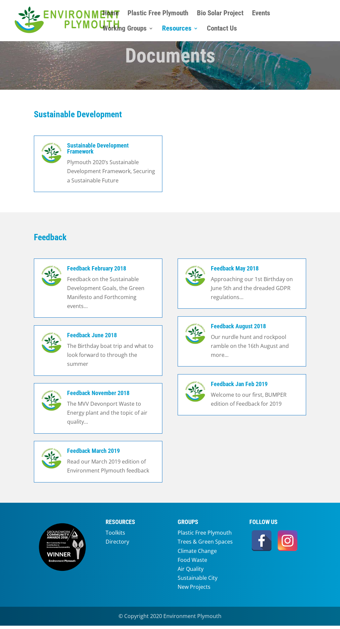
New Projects (194, 586)
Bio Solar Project (220, 14)
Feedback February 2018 (96, 268)
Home (111, 14)
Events (261, 14)
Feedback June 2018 (92, 335)
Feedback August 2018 (238, 326)
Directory (117, 541)
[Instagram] (287, 540)
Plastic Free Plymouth (158, 14)
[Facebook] (261, 540)
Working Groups (125, 29)
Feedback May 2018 (235, 268)
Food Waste (192, 560)
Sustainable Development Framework (98, 148)
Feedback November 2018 (98, 392)
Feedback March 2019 (93, 450)
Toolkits (115, 532)
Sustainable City (197, 577)
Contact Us (222, 29)
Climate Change (197, 551)
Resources (177, 29)
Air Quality (191, 569)
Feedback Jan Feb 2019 (239, 383)
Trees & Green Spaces (205, 541)
